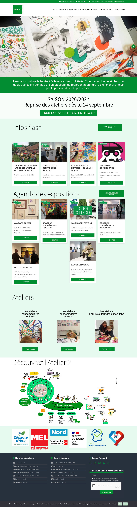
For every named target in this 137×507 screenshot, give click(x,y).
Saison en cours (80, 265)
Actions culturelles (73, 9)
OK (120, 504)
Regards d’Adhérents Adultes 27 (107, 225)
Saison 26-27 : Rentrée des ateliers (50, 168)
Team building (108, 9)
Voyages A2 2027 (22, 223)
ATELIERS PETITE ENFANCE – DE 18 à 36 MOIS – (82, 168)
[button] (4, 46)
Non (125, 504)
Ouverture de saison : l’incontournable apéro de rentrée (25, 168)
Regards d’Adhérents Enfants (50, 225)
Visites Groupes (23, 267)
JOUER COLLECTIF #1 (81, 223)
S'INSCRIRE (106, 492)
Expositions (86, 9)
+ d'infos (25, 182)
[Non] (134, 504)
